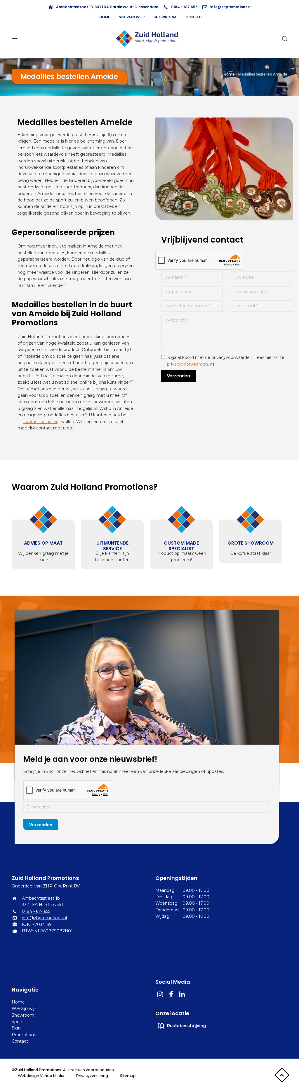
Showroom (165, 17)
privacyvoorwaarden (187, 364)
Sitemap (128, 1075)
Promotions (24, 1034)
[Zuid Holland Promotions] (149, 38)
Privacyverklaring (92, 1075)
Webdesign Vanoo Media (41, 1075)
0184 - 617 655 (184, 6)
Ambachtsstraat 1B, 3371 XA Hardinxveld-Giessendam (107, 6)
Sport (17, 1021)
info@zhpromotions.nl (231, 6)
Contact (194, 17)
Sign (16, 1028)
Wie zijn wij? (132, 17)
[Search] (283, 38)
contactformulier (40, 421)
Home (104, 17)
